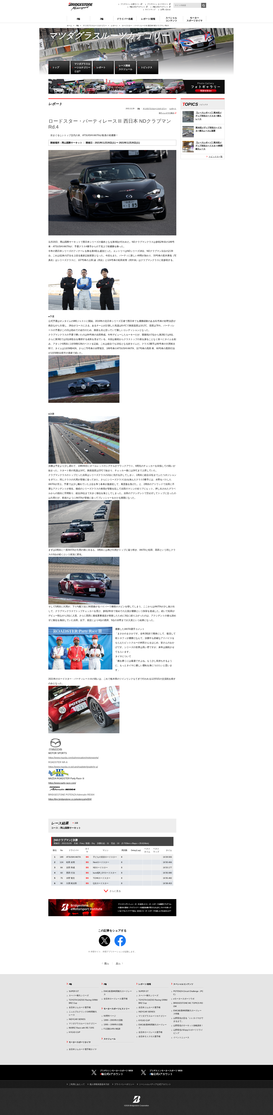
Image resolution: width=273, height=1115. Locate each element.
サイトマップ (150, 10)
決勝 (76, 823)
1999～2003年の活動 (113, 1020)
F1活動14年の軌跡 (112, 1029)
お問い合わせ (165, 10)
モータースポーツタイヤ (80, 1042)
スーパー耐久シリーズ (79, 995)
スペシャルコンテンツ (183, 984)
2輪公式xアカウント (160, 7)
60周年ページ (110, 1016)
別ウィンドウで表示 (166, 113)
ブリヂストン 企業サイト (130, 4)
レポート (172, 109)
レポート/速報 (144, 984)
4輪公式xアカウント (137, 7)
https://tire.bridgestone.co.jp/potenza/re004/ (70, 799)
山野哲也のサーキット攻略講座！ (188, 1025)
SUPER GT (74, 991)
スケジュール (110, 1039)
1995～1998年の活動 (113, 1024)
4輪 (138, 109)
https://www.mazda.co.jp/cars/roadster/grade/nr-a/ (73, 767)
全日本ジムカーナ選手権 (80, 1007)
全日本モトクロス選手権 (149, 1036)
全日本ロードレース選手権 (116, 999)
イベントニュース (181, 1037)
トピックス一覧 (216, 156)
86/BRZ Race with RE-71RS (81, 1028)
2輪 (105, 984)
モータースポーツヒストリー (117, 1009)
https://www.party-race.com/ (62, 783)
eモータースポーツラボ (183, 999)
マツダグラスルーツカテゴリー (155, 109)
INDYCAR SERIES (77, 1019)
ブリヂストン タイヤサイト (157, 4)
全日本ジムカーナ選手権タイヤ (83, 1049)
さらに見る (115, 891)
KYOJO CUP (74, 1032)
